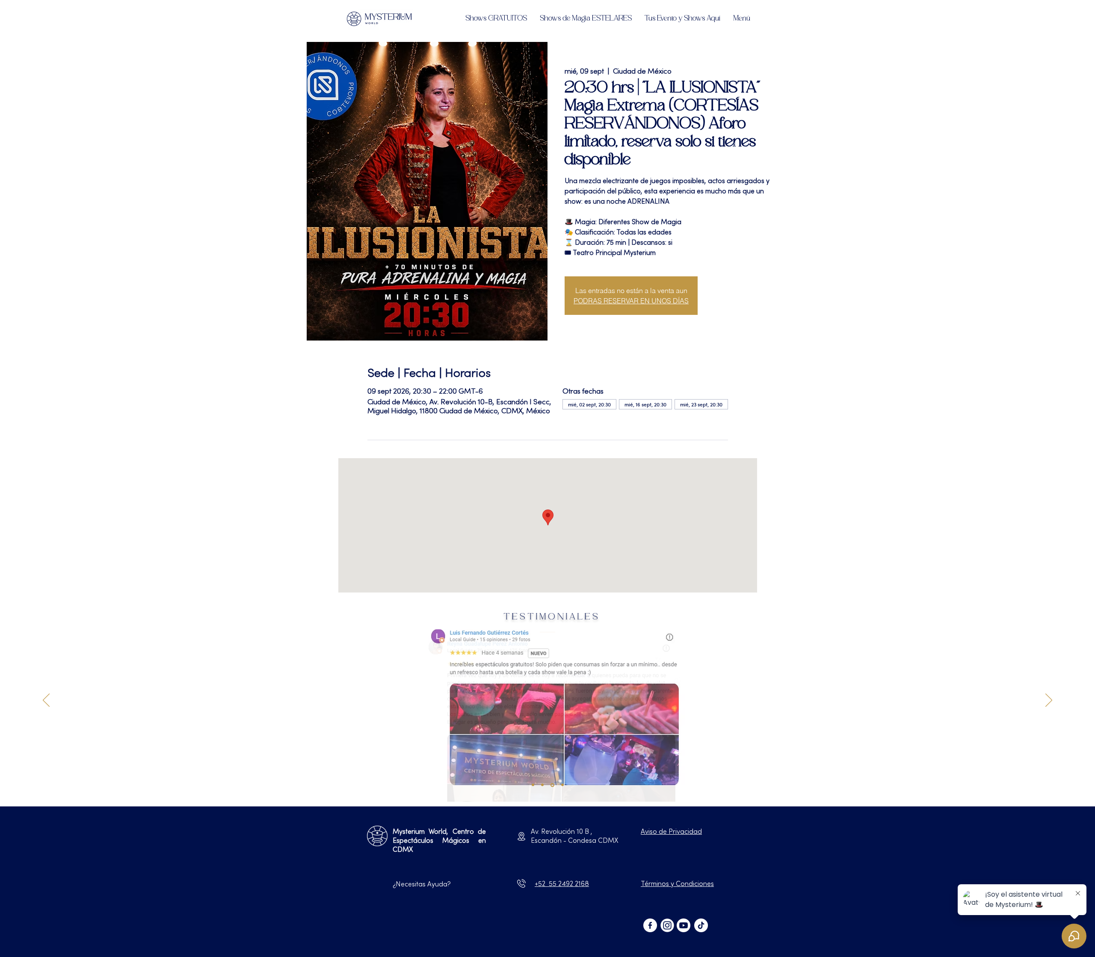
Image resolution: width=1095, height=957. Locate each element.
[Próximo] (1048, 700)
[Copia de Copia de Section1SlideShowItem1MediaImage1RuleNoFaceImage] (542, 785)
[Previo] (46, 700)
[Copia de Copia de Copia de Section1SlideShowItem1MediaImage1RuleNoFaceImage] (552, 785)
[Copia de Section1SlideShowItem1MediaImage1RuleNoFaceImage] (533, 785)
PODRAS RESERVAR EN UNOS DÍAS (631, 300)
